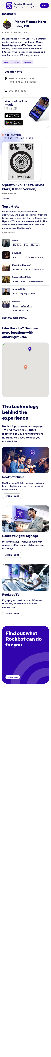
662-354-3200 (18, 90)
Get (44, 5)
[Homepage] (9, 14)
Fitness (27, 62)
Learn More (12, 496)
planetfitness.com (14, 32)
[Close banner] (3, 5)
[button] (25, 367)
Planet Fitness (11, 62)
